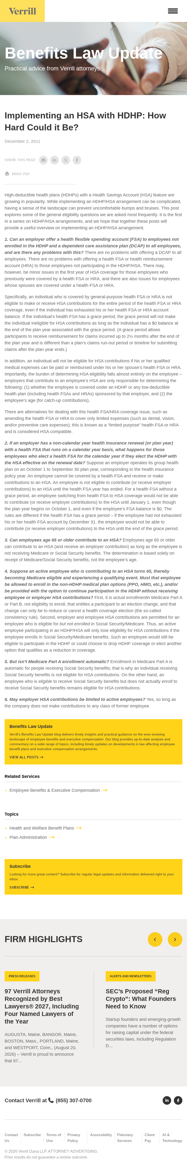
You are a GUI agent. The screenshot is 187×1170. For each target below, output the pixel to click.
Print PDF (20, 174)
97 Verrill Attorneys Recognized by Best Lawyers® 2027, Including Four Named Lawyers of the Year (42, 1006)
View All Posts (23, 757)
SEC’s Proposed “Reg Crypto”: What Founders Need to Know (141, 999)
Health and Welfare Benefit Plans (41, 828)
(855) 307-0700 (74, 1100)
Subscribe (19, 887)
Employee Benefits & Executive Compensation (54, 790)
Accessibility (101, 1135)
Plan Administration (28, 837)
